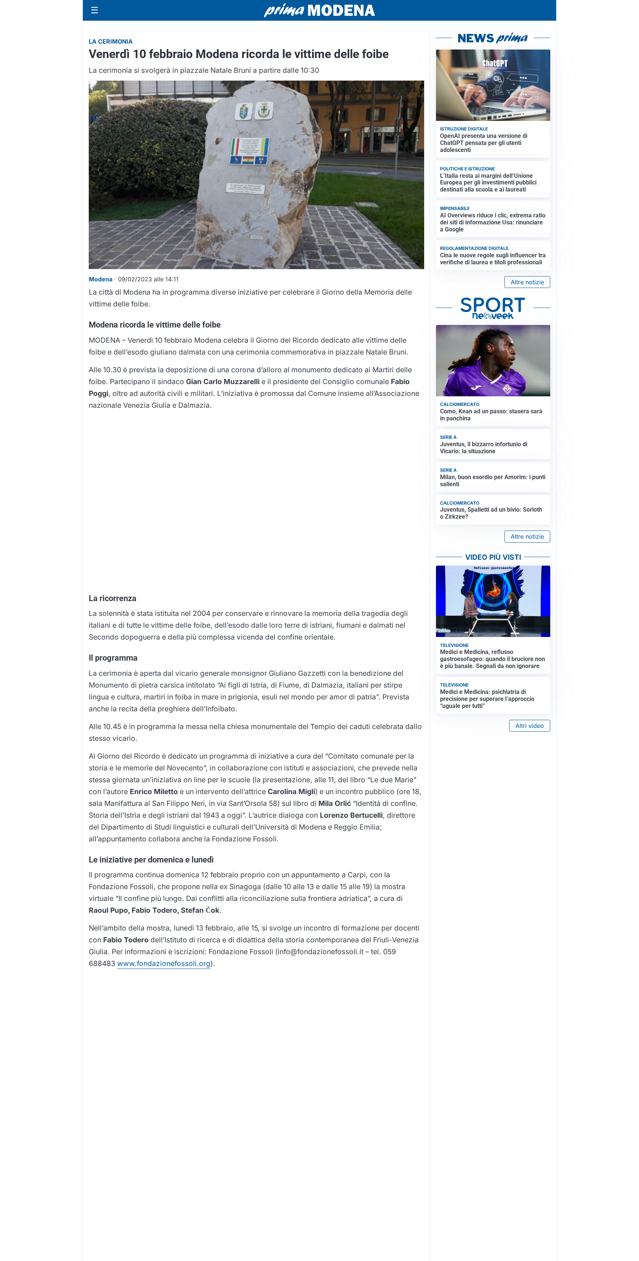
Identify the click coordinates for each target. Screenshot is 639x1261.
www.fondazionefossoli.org (163, 963)
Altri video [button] (529, 725)
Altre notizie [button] (527, 282)
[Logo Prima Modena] (319, 10)
